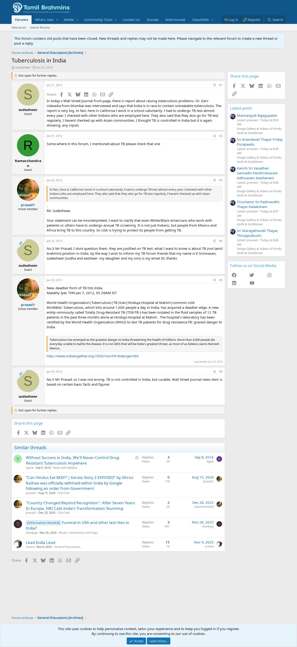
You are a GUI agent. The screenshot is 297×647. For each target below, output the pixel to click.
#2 (221, 136)
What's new (44, 19)
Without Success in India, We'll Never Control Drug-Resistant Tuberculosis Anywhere (73, 460)
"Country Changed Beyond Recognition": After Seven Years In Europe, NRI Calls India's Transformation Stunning (80, 505)
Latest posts (241, 108)
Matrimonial (175, 19)
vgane (30, 468)
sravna (30, 547)
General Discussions (67, 547)
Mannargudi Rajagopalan (257, 115)
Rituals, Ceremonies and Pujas (78, 533)
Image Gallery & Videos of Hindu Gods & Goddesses (259, 131)
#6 (221, 372)
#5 (221, 280)
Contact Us (131, 19)
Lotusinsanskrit (204, 507)
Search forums (40, 27)
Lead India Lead (40, 542)
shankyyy (32, 533)
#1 (221, 85)
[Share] (214, 85)
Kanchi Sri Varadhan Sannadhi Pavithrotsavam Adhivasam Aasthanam (257, 173)
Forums (21, 19)
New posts (19, 27)
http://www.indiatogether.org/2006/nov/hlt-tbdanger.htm (93, 356)
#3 (221, 180)
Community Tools (98, 19)
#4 (221, 241)
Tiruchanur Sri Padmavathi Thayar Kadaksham (258, 204)
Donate (152, 19)
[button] (57, 19)
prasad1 (31, 493)
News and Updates (65, 468)
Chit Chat (63, 493)
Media (69, 19)
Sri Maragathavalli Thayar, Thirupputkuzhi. (257, 233)
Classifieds (200, 19)
